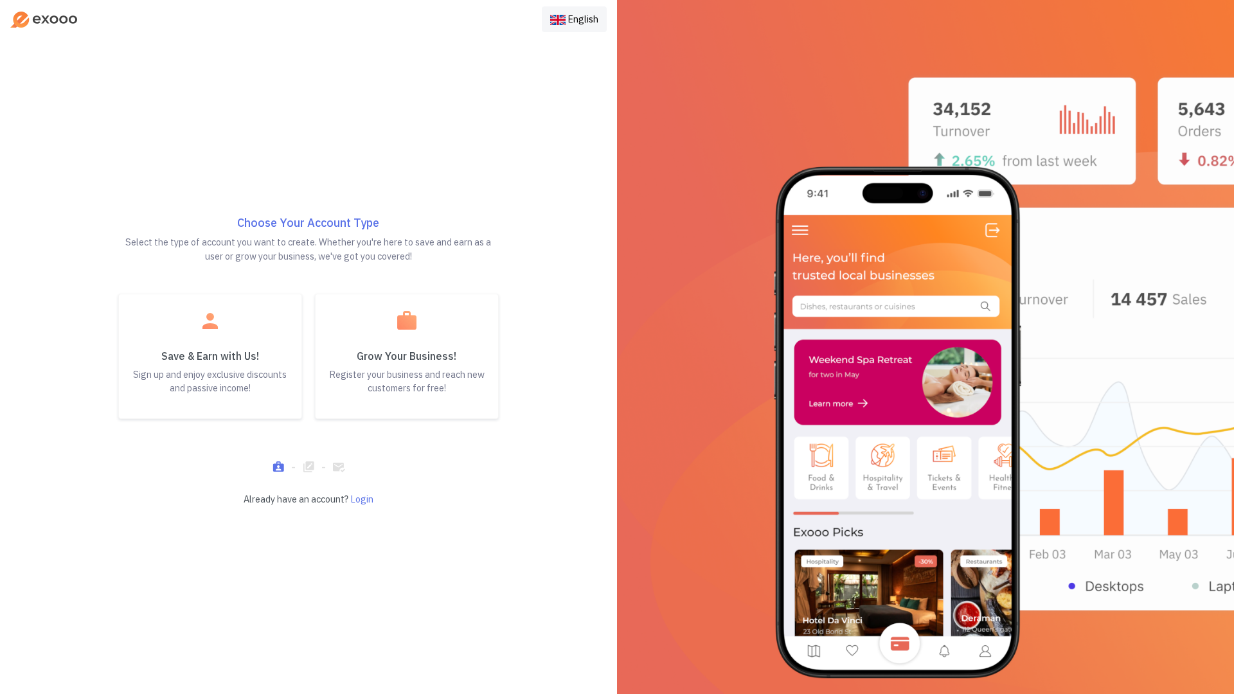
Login (361, 499)
